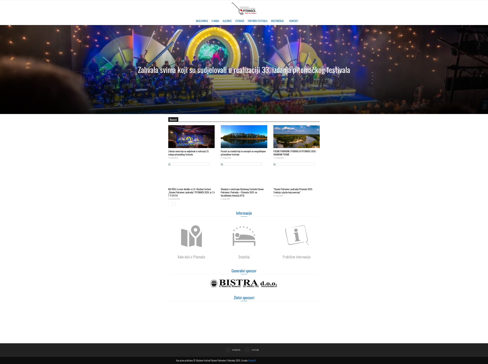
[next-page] (174, 204)
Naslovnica (202, 21)
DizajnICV (252, 360)
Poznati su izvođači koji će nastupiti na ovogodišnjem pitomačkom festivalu (243, 153)
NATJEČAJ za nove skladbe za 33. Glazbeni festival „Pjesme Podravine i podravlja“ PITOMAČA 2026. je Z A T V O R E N (191, 192)
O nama (215, 21)
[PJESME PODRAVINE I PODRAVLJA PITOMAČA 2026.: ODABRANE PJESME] (296, 136)
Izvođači (239, 21)
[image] (191, 236)
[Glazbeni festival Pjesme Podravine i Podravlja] (244, 8)
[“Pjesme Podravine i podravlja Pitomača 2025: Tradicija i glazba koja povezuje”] (296, 174)
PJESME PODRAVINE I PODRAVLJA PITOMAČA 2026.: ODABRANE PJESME (294, 153)
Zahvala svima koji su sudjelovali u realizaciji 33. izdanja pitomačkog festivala (244, 69)
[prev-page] (169, 204)
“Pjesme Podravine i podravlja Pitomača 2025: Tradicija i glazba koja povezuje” (292, 190)
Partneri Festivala (258, 21)
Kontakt (293, 21)
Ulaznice (227, 21)
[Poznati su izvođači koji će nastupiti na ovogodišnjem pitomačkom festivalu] (244, 136)
